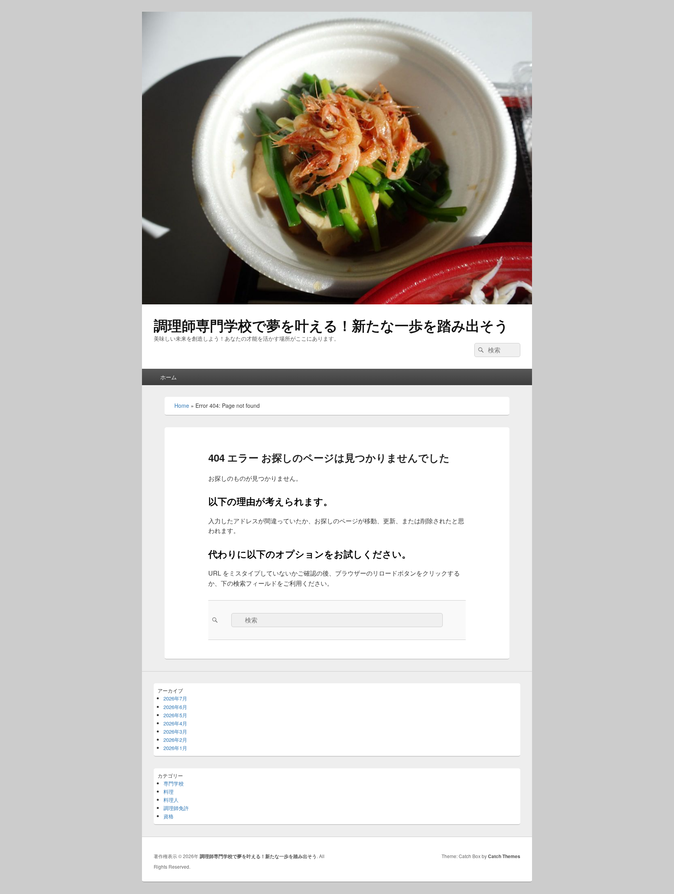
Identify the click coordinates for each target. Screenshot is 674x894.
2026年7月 (175, 698)
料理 (168, 791)
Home (181, 405)
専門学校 (173, 783)
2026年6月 (175, 707)
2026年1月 (175, 748)
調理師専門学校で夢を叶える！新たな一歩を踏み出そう (331, 325)
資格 (168, 816)
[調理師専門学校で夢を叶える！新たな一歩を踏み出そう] (337, 301)
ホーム (168, 377)
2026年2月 (175, 739)
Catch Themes (504, 856)
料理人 (171, 799)
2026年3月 (175, 731)
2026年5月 (175, 715)
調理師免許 (176, 808)
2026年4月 (175, 723)
